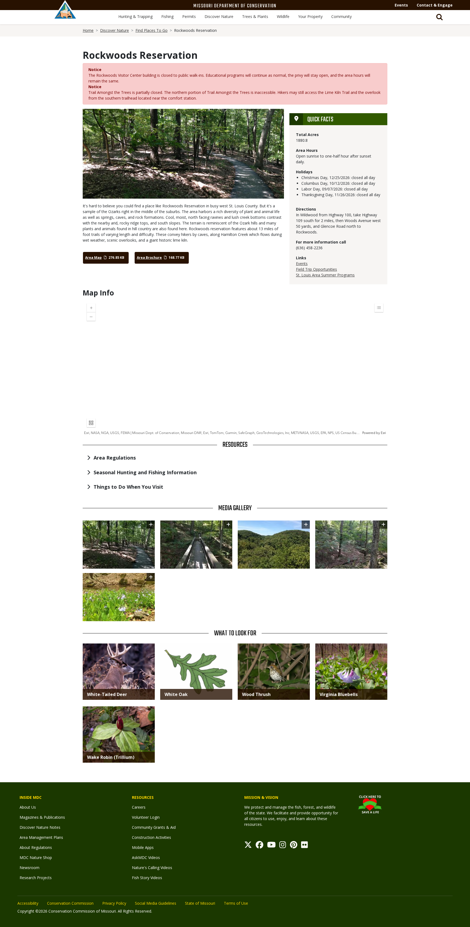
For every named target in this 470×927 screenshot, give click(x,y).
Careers (139, 807)
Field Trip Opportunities (316, 269)
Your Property (310, 16)
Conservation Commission (70, 903)
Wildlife (283, 16)
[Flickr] (304, 846)
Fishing (167, 16)
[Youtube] (271, 846)
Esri (383, 433)
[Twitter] (248, 846)
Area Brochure (149, 257)
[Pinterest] (293, 846)
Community (341, 16)
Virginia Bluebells (339, 694)
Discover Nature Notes (40, 827)
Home (88, 30)
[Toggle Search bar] (439, 17)
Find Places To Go (151, 30)
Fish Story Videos (147, 877)
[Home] (65, 15)
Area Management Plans (41, 837)
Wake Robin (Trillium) (110, 757)
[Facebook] (259, 846)
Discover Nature (219, 16)
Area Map (93, 257)
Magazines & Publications (42, 817)
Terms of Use (236, 903)
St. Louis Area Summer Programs (325, 275)
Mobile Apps (143, 847)
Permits (189, 16)
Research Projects (36, 877)
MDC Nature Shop (36, 857)
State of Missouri (200, 903)
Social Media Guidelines (155, 903)
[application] (235, 367)
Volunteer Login (146, 817)
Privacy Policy (114, 903)
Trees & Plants (255, 16)
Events (401, 5)
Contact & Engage (435, 5)
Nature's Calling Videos (152, 867)
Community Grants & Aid (154, 827)
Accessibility (27, 903)
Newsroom (29, 867)
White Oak (176, 694)
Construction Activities (151, 837)
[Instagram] (282, 846)
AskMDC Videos (146, 857)
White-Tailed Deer (107, 694)
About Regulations (36, 847)
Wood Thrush (256, 694)
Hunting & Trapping (135, 16)
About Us (28, 807)
